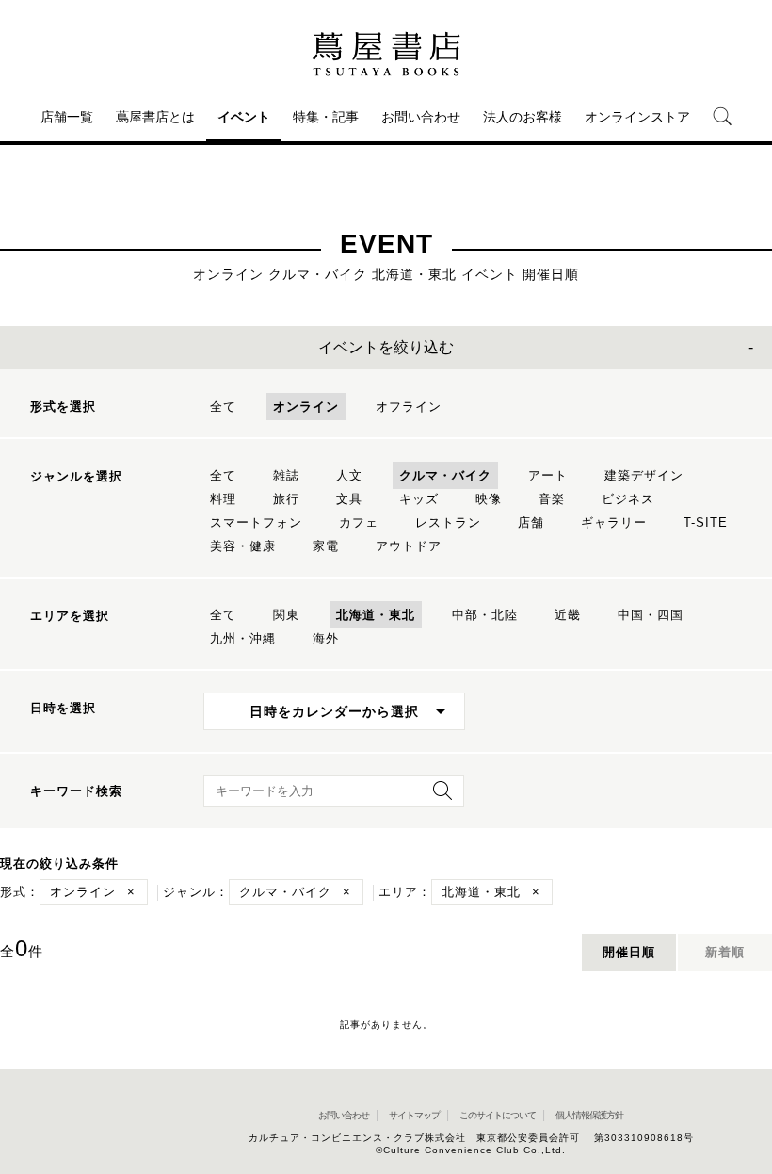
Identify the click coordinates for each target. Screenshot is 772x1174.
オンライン (306, 406)
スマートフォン (256, 522)
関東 (286, 615)
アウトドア (409, 546)
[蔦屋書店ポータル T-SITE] (386, 54)
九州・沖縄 (243, 638)
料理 (223, 499)
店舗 (531, 522)
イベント (243, 116)
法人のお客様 (522, 116)
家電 (326, 546)
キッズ (419, 499)
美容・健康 (243, 546)
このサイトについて (497, 1115)
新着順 (725, 952)
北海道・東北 (375, 615)
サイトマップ (414, 1115)
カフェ (358, 522)
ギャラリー (614, 522)
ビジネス (628, 499)
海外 (326, 638)
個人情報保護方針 (589, 1115)
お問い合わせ (420, 116)
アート (548, 475)
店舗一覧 (66, 116)
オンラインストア (637, 116)
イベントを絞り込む (386, 347)
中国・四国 (651, 615)
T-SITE (706, 522)
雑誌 (286, 475)
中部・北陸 (485, 615)
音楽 (552, 499)
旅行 (286, 499)
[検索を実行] (438, 796)
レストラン (448, 522)
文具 (349, 499)
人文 (349, 475)
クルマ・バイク (445, 475)
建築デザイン (644, 475)
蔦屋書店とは (155, 116)
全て (223, 406)
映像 (488, 499)
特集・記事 (326, 116)
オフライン (409, 406)
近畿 (568, 615)
